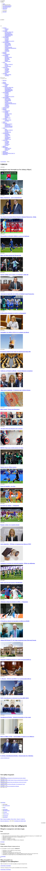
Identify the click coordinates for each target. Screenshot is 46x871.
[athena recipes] (6, 813)
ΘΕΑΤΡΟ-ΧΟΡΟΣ (8, 57)
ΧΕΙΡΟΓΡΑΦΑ (7, 61)
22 (8, 757)
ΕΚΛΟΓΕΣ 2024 (8, 88)
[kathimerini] (5, 809)
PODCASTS (7, 149)
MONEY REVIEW (8, 47)
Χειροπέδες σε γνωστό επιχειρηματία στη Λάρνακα (9, 786)
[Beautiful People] (6, 810)
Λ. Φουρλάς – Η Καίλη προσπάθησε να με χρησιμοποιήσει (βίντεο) (15, 678)
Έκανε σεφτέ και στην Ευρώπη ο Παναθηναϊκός (11, 582)
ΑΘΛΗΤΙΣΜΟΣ (6, 37)
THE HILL (7, 75)
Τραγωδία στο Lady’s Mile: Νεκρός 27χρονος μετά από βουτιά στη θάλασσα (14, 780)
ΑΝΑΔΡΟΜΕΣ (8, 137)
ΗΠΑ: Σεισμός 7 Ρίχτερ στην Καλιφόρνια (10, 409)
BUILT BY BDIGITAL (4, 820)
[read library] (5, 817)
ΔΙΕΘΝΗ (6, 40)
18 (4, 757)
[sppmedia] (2, 802)
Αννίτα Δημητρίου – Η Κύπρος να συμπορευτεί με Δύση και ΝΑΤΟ (15, 544)
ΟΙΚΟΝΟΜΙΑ (7, 43)
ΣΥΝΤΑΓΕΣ (7, 71)
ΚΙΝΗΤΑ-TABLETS (9, 64)
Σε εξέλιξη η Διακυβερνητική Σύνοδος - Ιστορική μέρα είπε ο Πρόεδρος (16, 755)
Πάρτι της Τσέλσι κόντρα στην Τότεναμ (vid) (10, 255)
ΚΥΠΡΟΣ (4, 27)
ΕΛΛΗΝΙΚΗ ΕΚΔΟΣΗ (7, 5)
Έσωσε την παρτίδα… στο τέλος (7, 486)
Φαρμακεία (5, 8)
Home (4, 3)
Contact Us (23, 819)
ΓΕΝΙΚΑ (6, 136)
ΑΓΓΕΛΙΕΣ (5, 122)
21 (7, 757)
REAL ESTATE (8, 44)
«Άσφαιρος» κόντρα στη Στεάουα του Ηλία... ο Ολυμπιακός (14, 601)
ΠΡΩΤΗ (4, 82)
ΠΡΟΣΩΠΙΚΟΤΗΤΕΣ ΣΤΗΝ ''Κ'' (9, 153)
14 (0, 757)
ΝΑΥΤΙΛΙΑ (7, 51)
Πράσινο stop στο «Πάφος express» (8, 467)
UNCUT (6, 150)
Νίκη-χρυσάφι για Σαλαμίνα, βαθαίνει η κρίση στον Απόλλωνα (14, 236)
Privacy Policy (13, 819)
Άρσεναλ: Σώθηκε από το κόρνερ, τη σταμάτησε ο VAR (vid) (14, 274)
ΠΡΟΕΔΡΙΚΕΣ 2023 (8, 89)
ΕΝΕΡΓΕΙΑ (7, 50)
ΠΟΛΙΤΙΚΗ (5, 30)
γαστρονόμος (5, 7)
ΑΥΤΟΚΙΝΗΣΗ (8, 66)
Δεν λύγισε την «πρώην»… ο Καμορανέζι (9, 505)
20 (6, 757)
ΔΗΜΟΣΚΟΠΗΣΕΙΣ (9, 35)
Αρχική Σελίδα (3, 161)
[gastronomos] (5, 815)
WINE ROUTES (8, 148)
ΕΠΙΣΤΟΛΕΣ (5, 154)
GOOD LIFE (5, 67)
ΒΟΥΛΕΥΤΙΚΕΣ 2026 (9, 87)
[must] (4, 807)
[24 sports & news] (6, 805)
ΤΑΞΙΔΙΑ (6, 70)
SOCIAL (6, 65)
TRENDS (7, 49)
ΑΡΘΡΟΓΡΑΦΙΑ (8, 74)
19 (5, 757)
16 (2, 757)
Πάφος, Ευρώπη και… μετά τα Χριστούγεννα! (11, 197)
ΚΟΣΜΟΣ (4, 53)
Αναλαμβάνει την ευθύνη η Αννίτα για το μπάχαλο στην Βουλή (14, 332)
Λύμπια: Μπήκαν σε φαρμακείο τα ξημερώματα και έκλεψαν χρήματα (13, 778)
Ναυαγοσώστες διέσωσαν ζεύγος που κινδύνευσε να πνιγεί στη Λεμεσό (13, 782)
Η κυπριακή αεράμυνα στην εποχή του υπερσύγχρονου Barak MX (15, 351)
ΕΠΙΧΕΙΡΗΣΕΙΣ (8, 45)
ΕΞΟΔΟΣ (6, 72)
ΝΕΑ (6, 63)
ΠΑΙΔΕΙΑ (7, 28)
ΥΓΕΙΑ (6, 29)
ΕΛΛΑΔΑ (7, 39)
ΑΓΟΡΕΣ (6, 46)
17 (3, 757)
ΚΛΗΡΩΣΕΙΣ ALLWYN (9, 41)
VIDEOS (4, 151)
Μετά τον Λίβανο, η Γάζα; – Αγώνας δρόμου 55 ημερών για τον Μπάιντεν (17, 736)
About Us (18, 819)
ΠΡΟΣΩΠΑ (7, 138)
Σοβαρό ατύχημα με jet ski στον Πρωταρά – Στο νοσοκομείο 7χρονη (12, 784)
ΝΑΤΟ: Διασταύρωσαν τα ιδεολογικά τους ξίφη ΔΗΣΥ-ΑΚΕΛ (14, 698)
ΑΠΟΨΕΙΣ (5, 73)
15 (1, 757)
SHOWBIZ (7, 69)
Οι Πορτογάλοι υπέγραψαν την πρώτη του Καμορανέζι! (13, 313)
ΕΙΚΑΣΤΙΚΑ (7, 59)
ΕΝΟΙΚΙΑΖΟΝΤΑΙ (8, 123)
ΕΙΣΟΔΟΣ (4, 11)
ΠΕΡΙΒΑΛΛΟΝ (6, 107)
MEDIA (4, 146)
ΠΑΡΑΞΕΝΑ (7, 54)
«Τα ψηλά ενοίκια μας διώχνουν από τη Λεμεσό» (11, 428)
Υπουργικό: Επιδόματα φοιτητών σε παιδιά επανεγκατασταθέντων (15, 659)
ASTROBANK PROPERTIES (10, 48)
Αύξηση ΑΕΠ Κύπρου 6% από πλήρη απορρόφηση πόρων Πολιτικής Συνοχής (18, 640)
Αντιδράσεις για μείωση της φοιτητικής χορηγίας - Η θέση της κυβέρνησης (17, 563)
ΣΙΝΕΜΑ (6, 56)
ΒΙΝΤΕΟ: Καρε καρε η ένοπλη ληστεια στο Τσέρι (11, 447)
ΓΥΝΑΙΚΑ (7, 68)
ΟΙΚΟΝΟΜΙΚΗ (6, 42)
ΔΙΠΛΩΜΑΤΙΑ (8, 36)
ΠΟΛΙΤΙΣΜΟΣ (5, 55)
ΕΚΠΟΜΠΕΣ (5, 147)
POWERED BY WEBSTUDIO (20, 820)
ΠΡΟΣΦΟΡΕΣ (5, 152)
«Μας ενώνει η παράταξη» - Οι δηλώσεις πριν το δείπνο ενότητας (15, 390)
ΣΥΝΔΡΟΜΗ (2, 856)
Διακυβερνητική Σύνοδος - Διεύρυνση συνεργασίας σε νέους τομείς (15, 717)
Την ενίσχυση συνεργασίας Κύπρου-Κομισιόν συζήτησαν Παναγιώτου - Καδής (18, 217)
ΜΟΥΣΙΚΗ (7, 58)
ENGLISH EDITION (7, 6)
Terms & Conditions (6, 819)
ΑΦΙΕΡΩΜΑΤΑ (6, 133)
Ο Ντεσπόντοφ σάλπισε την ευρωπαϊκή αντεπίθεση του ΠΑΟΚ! (14, 621)
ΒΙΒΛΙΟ (6, 60)
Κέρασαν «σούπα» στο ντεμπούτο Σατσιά (9, 524)
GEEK (4, 62)
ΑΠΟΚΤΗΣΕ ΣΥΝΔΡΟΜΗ (5, 865)
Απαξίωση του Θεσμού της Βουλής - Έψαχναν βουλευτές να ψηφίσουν (16, 370)
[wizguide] (5, 812)
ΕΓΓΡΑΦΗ (2, 841)
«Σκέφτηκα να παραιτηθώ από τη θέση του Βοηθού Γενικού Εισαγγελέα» (17, 294)
